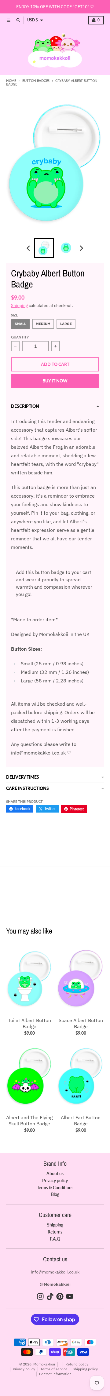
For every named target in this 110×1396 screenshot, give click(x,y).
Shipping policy (85, 1369)
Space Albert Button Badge (81, 1023)
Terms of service (54, 1369)
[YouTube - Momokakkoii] (69, 1296)
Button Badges (36, 80)
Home (11, 80)
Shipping (19, 305)
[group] (44, 248)
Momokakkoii (44, 1364)
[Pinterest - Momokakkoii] (60, 1296)
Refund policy (76, 1364)
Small (20, 323)
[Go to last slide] (28, 248)
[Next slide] (81, 248)
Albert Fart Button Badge (81, 1120)
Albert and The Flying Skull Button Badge (29, 1120)
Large (66, 323)
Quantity (20, 337)
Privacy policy (24, 1369)
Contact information (55, 1374)
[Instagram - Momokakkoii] (40, 1296)
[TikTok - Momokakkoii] (50, 1296)
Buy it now (55, 380)
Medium (43, 323)
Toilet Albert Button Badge (29, 1023)
